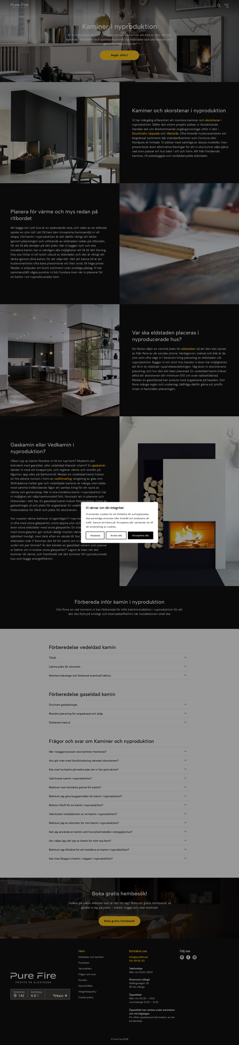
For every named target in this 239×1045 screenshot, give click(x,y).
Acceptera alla (140, 535)
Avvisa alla (116, 535)
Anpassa (95, 535)
